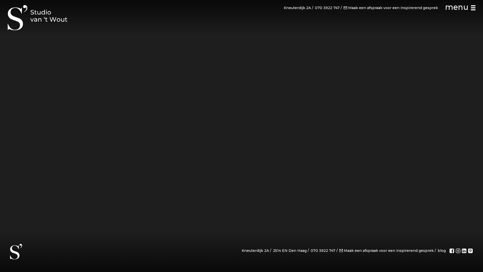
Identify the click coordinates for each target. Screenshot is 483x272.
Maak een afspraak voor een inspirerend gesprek (393, 8)
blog (442, 250)
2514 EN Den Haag (290, 250)
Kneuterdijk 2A (297, 8)
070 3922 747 (327, 8)
